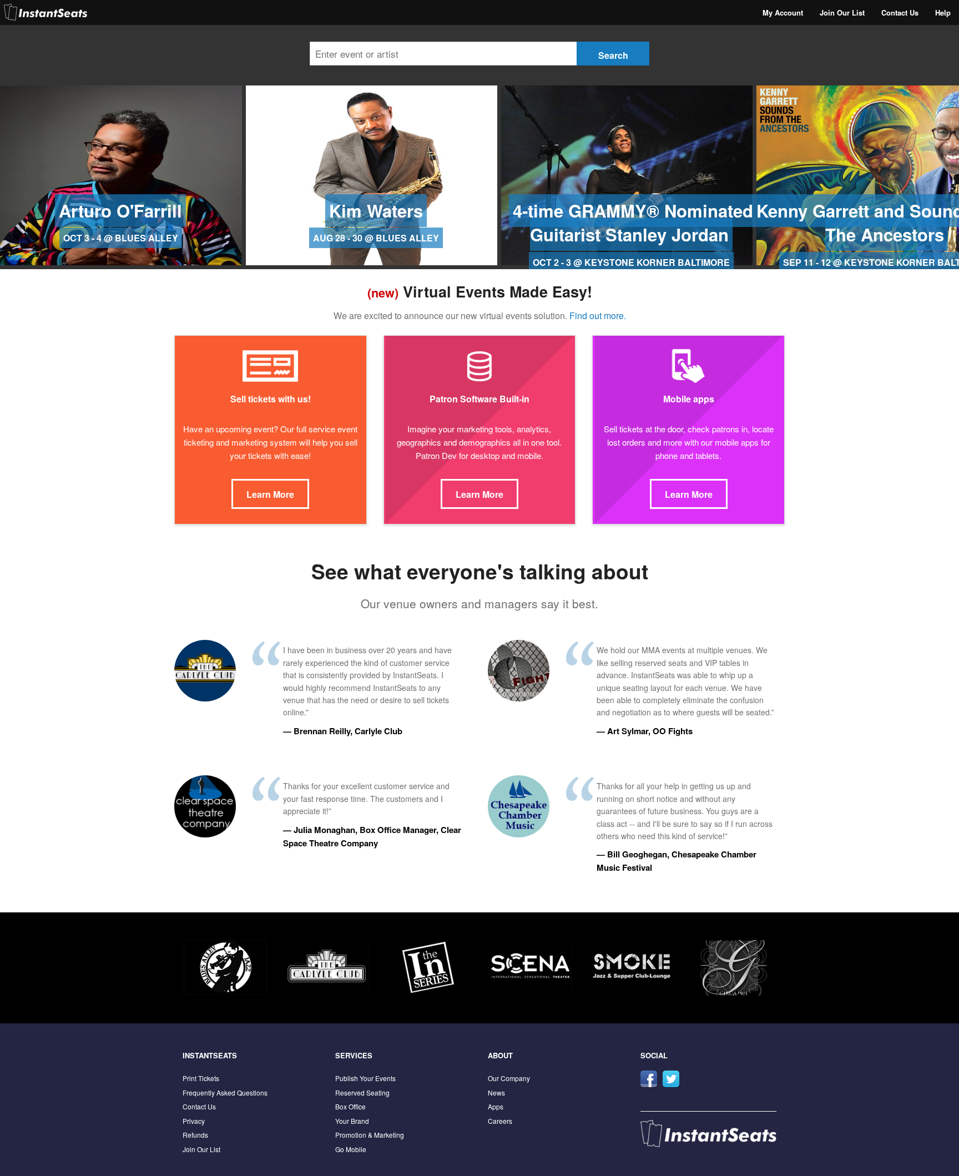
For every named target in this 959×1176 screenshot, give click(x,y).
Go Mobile (350, 1149)
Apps (495, 1106)
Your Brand (352, 1120)
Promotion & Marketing (369, 1134)
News (496, 1092)
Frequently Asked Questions (225, 1092)
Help (943, 12)
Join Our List (842, 12)
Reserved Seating (362, 1092)
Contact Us (899, 12)
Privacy (194, 1120)
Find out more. (597, 315)
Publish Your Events (365, 1078)
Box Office (350, 1106)
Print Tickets (201, 1078)
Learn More (270, 494)
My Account (783, 12)
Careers (500, 1120)
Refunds (195, 1134)
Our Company (509, 1078)
